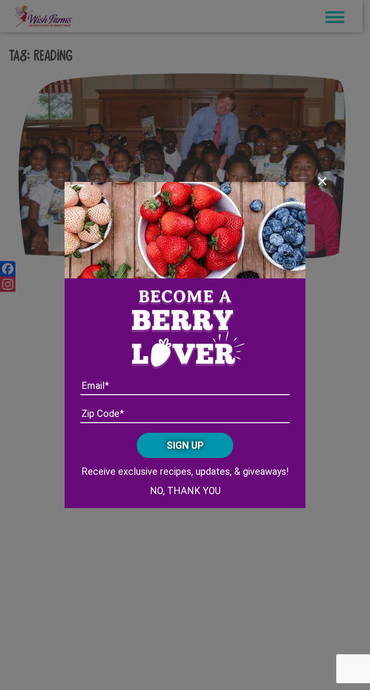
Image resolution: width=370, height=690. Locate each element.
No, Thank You (185, 491)
